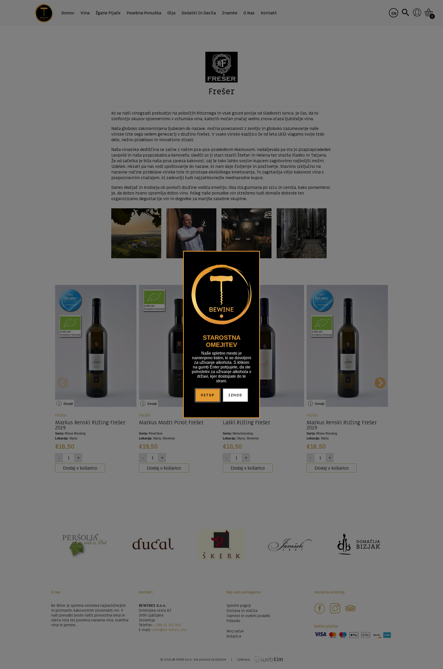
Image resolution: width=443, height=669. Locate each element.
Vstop (208, 395)
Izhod (235, 395)
